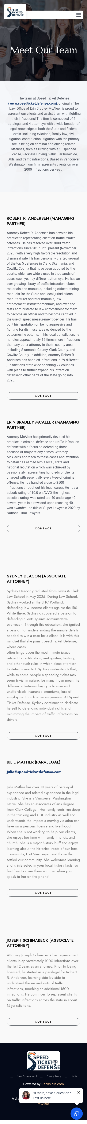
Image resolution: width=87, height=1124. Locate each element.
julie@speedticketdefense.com (34, 772)
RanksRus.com (52, 1084)
